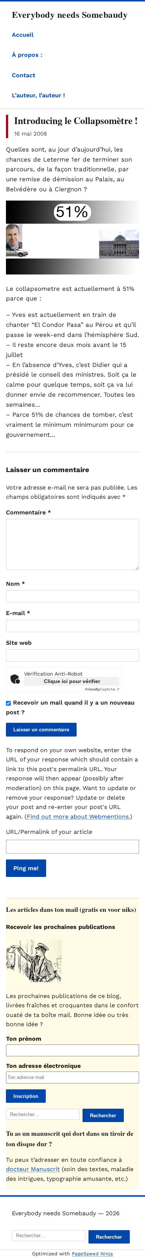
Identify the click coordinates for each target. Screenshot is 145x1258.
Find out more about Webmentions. (78, 816)
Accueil (22, 34)
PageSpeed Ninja (92, 1254)
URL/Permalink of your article (49, 831)
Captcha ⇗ (102, 689)
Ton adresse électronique (43, 1065)
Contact (23, 75)
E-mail (18, 613)
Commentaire (28, 512)
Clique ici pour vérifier (72, 681)
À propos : (27, 54)
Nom (15, 583)
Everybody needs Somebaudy (70, 14)
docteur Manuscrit (33, 1169)
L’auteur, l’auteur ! (38, 95)
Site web (19, 642)
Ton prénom (23, 1038)
